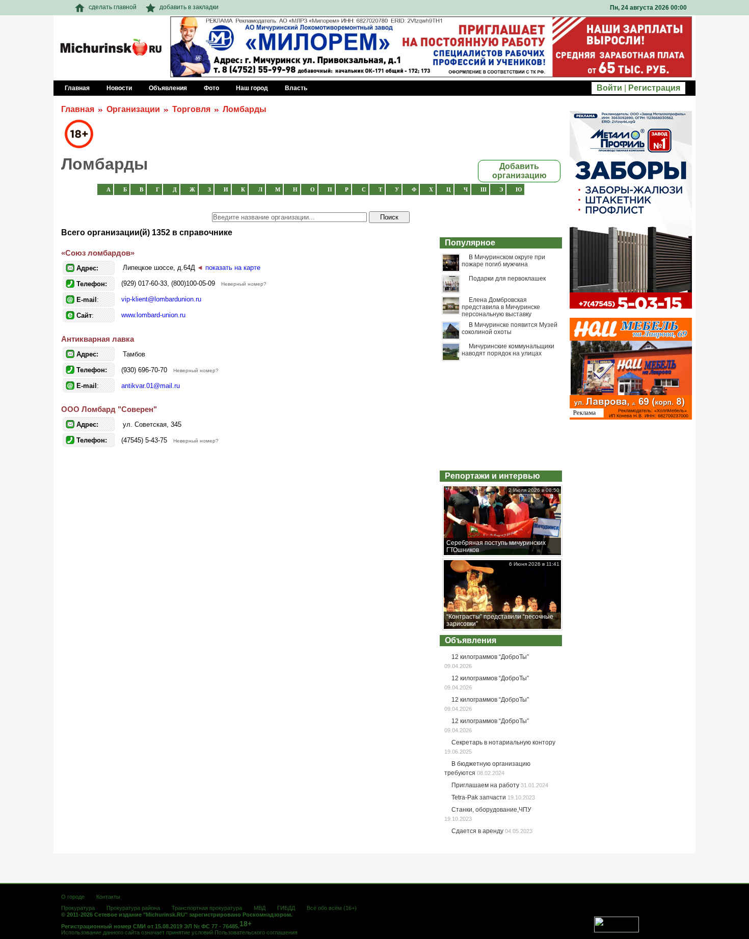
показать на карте (232, 267)
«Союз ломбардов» (98, 252)
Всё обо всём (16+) (332, 908)
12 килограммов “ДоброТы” (490, 656)
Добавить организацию (519, 171)
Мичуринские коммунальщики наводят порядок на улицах (508, 350)
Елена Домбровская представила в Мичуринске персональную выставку (501, 307)
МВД (259, 908)
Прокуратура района (133, 908)
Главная (77, 109)
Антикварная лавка (97, 339)
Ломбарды (244, 109)
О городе (73, 897)
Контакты (108, 897)
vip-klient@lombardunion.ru (161, 299)
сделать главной (113, 7)
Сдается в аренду (477, 831)
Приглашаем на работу (485, 785)
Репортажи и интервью (492, 476)
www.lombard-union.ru (153, 315)
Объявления (470, 640)
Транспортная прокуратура (207, 908)
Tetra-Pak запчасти (478, 797)
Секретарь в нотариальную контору (503, 742)
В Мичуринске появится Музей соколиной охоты (509, 328)
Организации (133, 109)
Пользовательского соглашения (256, 932)
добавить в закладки (189, 7)
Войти (609, 88)
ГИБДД (286, 908)
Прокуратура (78, 908)
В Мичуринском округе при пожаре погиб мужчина (503, 261)
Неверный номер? (243, 284)
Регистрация (654, 88)
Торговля (191, 109)
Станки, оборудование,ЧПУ (491, 809)
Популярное (470, 242)
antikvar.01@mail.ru (150, 386)
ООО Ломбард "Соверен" (109, 409)
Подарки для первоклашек (507, 278)
